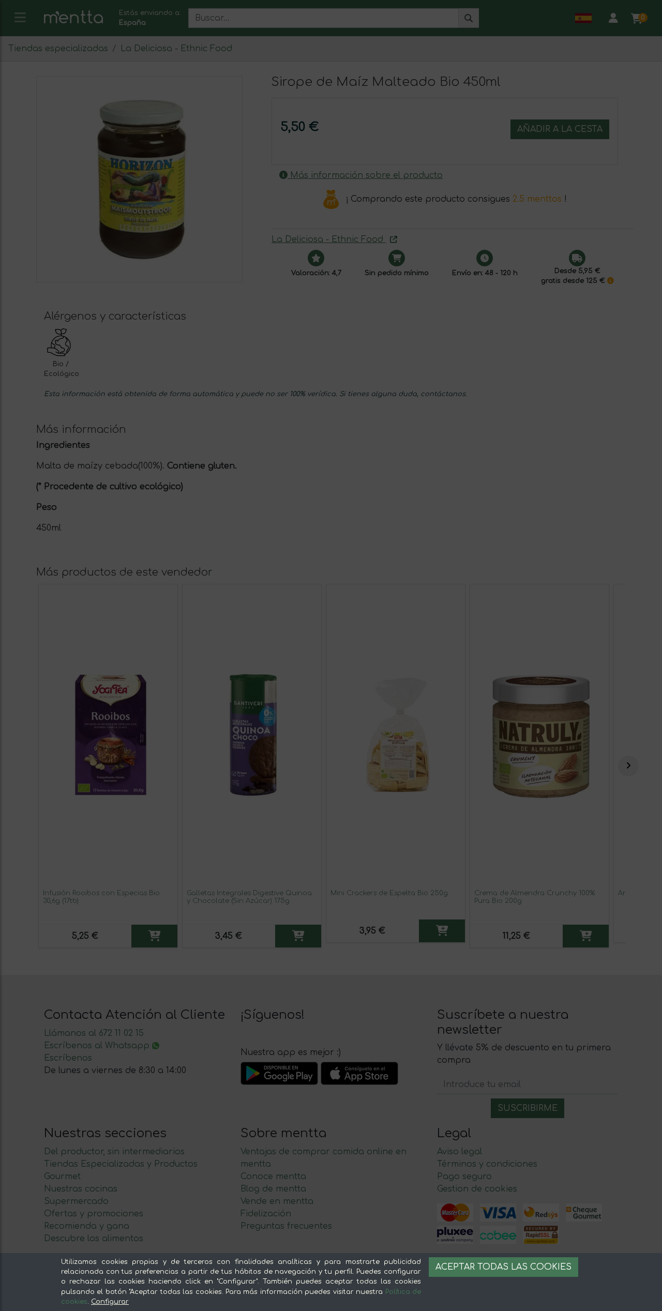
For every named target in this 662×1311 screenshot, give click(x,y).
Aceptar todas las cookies (503, 1267)
